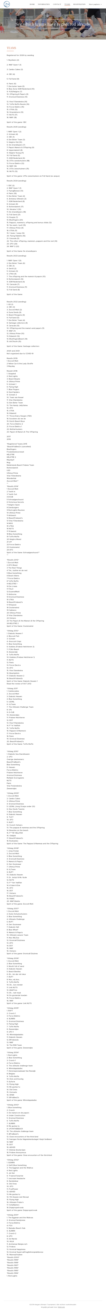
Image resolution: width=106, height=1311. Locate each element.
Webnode (61, 1307)
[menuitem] (32, 4)
